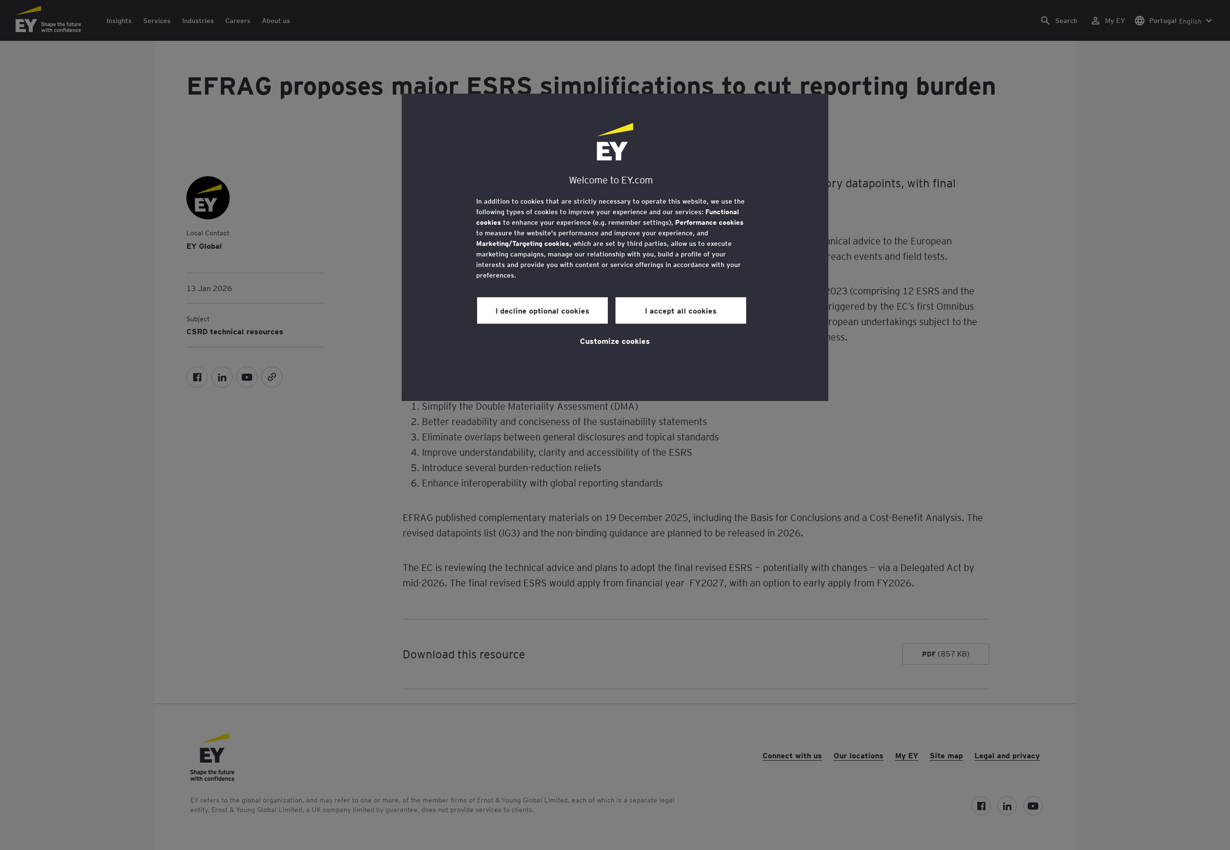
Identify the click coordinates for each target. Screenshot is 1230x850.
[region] (615, 247)
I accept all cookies (681, 310)
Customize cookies (615, 340)
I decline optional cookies (542, 310)
